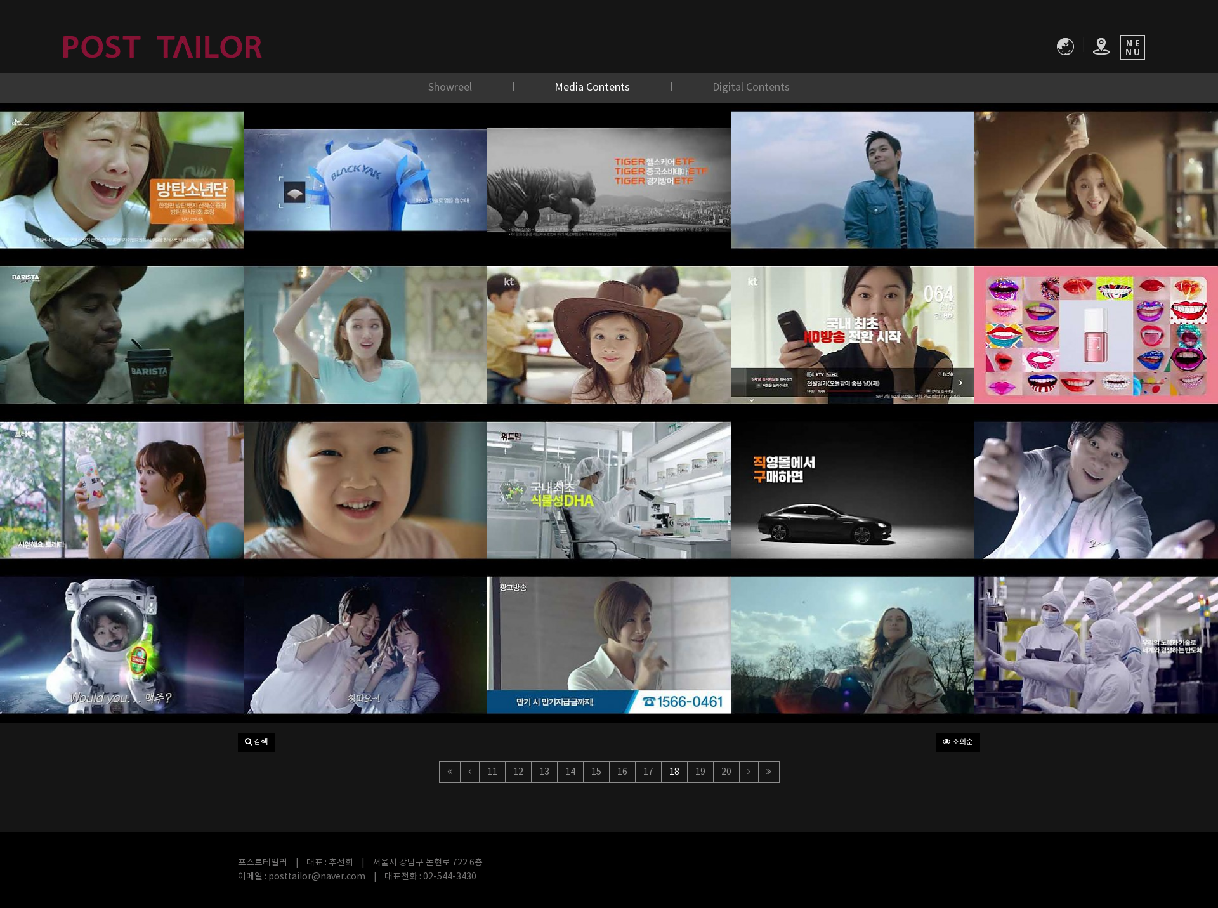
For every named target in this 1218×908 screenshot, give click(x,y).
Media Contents (593, 87)
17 (648, 772)
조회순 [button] (961, 742)
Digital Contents (751, 87)
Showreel (451, 87)
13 (544, 772)
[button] (256, 742)
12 (518, 772)
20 (726, 772)
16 (622, 772)
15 (596, 772)
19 (700, 772)
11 (492, 772)
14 (570, 772)
